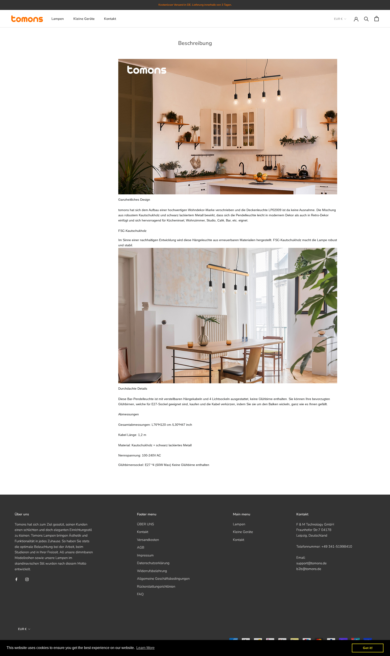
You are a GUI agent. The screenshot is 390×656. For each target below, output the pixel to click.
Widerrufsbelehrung (152, 571)
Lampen (57, 18)
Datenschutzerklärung (153, 563)
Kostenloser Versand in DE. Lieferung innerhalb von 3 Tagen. (195, 5)
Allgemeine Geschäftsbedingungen (163, 578)
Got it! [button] (368, 648)
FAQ (140, 594)
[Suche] (366, 18)
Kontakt (110, 18)
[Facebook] (16, 579)
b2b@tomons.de (308, 569)
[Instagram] (27, 579)
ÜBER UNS (145, 524)
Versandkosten (148, 539)
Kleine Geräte (84, 18)
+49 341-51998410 (336, 546)
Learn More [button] (145, 648)
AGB (140, 547)
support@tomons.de (311, 563)
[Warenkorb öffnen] (376, 18)
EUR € (338, 19)
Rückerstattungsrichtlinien (156, 586)
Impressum (145, 555)
